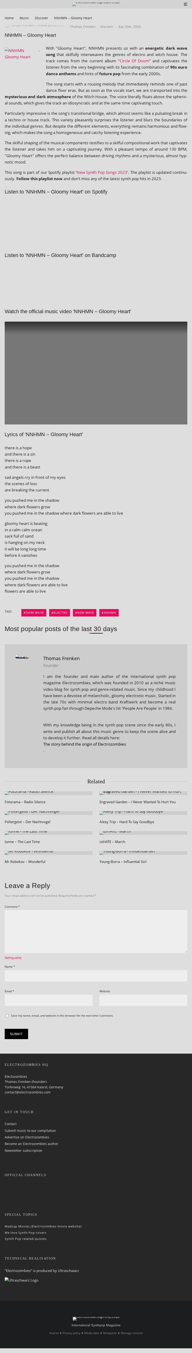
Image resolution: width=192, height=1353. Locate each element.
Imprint (54, 1333)
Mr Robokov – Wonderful (25, 861)
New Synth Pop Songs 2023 (102, 172)
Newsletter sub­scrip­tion (23, 1150)
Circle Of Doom (134, 60)
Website (105, 991)
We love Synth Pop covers (25, 1232)
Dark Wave (35, 613)
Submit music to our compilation (30, 1130)
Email (9, 991)
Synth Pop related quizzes (26, 1239)
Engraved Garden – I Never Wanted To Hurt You (138, 802)
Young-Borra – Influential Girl (123, 861)
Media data (91, 1333)
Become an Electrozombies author (31, 1143)
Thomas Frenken (83, 26)
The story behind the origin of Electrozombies (84, 744)
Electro (60, 613)
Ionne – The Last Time (22, 842)
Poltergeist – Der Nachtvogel (27, 822)
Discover (107, 26)
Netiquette (13, 957)
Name (10, 967)
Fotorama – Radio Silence (25, 802)
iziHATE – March (112, 842)
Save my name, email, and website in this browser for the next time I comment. (62, 1016)
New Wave (85, 613)
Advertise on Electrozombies (27, 1137)
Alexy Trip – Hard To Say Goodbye (127, 822)
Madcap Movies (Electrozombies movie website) (43, 1226)
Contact (11, 1124)
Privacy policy (71, 1333)
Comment (12, 907)
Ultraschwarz (68, 1270)
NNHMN (110, 613)
